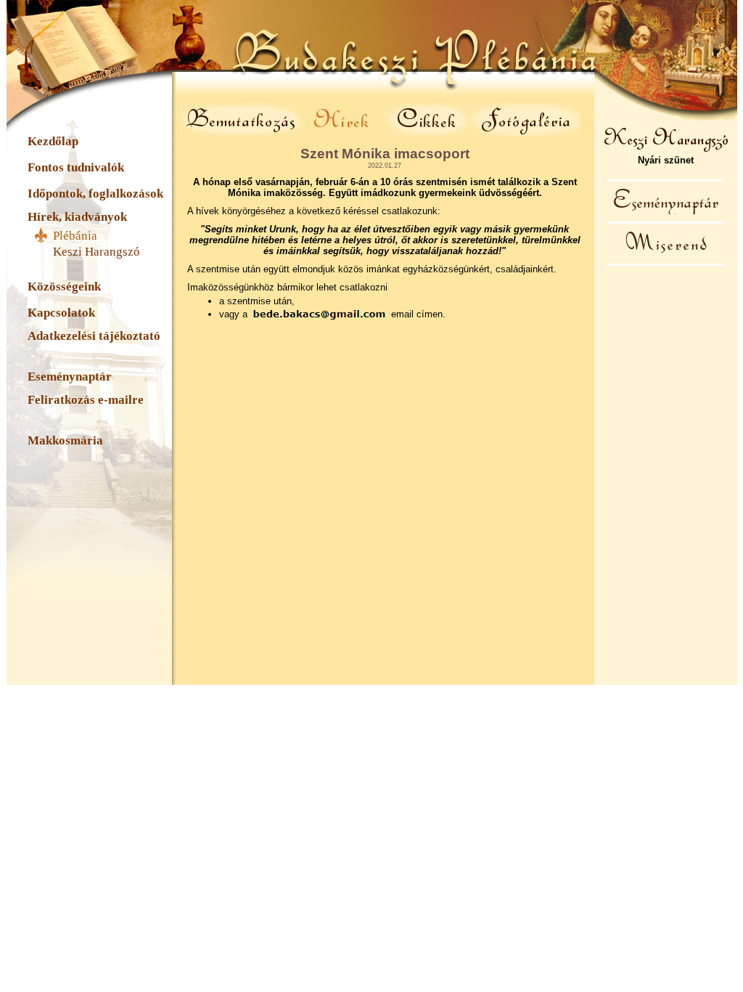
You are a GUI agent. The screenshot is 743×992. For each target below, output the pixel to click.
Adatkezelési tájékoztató (94, 336)
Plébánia (75, 236)
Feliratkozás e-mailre (86, 400)
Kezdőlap (53, 141)
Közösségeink (64, 286)
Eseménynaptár (70, 376)
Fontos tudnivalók (76, 167)
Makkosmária (65, 440)
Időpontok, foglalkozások (95, 193)
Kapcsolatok (61, 313)
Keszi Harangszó (96, 252)
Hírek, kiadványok (77, 217)
